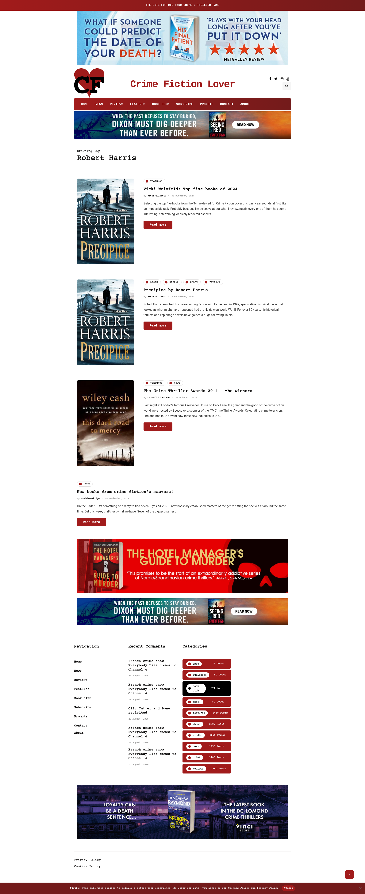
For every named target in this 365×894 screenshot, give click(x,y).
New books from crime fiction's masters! (125, 492)
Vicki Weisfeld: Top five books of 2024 (190, 189)
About (245, 104)
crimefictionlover (159, 397)
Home (85, 104)
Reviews (116, 104)
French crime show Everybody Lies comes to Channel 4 (152, 665)
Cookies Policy (87, 866)
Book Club (160, 104)
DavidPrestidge (90, 498)
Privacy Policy (87, 860)
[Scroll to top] (349, 874)
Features (137, 104)
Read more (158, 225)
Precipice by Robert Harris (176, 290)
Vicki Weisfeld (157, 196)
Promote (206, 104)
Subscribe (184, 104)
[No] (360, 888)
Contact (226, 104)
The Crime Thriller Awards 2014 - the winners (198, 391)
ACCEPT (288, 888)
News (99, 104)
